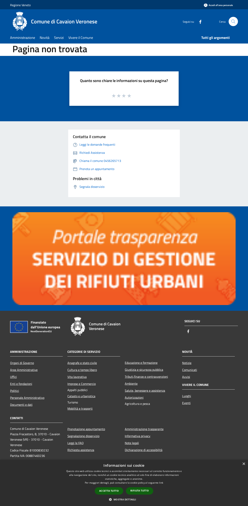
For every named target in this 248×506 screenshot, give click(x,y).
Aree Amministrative (24, 370)
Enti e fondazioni (21, 383)
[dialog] (124, 483)
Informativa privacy (137, 436)
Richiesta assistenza (80, 450)
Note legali (132, 443)
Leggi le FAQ (75, 443)
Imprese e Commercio (81, 383)
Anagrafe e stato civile (82, 363)
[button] (124, 499)
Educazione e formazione (141, 362)
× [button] (243, 463)
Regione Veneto (20, 5)
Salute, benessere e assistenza (145, 390)
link (161, 482)
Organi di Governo (22, 363)
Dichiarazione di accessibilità (143, 450)
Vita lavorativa (77, 376)
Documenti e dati (21, 404)
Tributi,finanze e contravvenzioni (146, 376)
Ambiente (131, 383)
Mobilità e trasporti (80, 408)
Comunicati (189, 370)
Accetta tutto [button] (109, 490)
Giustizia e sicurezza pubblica (144, 369)
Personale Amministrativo (27, 397)
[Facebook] (199, 21)
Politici (14, 390)
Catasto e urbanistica (81, 396)
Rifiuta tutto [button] (139, 490)
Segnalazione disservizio (83, 436)
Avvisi (186, 376)
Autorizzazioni (134, 397)
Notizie (186, 363)
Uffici (13, 376)
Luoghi (186, 396)
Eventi (186, 403)
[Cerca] (233, 21)
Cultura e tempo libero (82, 370)
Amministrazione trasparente (144, 429)
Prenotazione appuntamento (86, 429)
